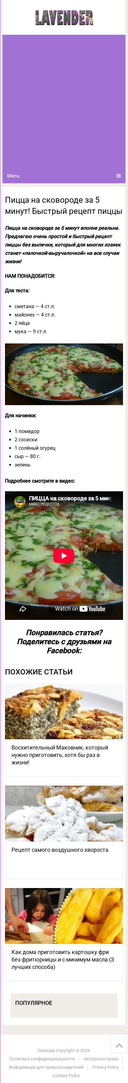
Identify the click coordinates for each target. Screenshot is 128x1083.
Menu (13, 176)
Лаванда (46, 1050)
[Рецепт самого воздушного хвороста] (64, 814)
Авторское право (101, 1058)
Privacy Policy (105, 1067)
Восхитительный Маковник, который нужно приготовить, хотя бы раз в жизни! (59, 755)
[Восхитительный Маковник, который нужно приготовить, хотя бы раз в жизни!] (64, 711)
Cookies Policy (66, 1075)
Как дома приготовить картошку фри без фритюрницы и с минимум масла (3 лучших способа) (62, 959)
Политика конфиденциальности (42, 1058)
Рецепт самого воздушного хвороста (59, 850)
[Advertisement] (64, 102)
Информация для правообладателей (46, 1067)
